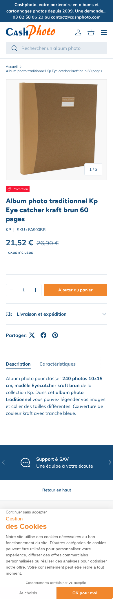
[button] (91, 32)
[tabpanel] (56, 396)
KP (8, 229)
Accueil (12, 66)
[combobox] (56, 48)
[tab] (18, 363)
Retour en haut (56, 490)
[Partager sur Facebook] (43, 335)
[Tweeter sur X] (32, 335)
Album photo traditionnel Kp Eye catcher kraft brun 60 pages (54, 71)
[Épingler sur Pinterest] (55, 335)
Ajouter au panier (75, 290)
